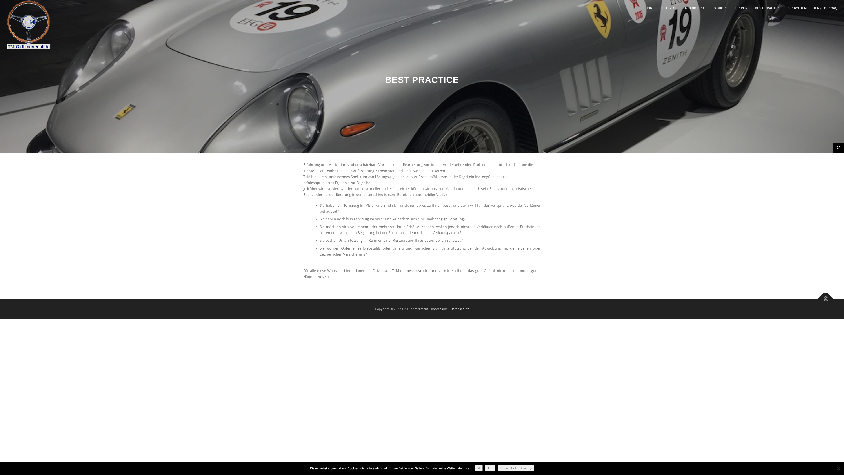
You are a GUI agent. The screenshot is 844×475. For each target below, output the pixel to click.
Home (650, 8)
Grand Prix (695, 8)
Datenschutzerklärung (515, 468)
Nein (490, 468)
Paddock (720, 8)
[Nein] (838, 468)
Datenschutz (460, 309)
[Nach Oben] (825, 298)
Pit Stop (670, 8)
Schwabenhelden (812, 8)
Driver (741, 8)
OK (479, 468)
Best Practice (768, 8)
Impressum (439, 309)
